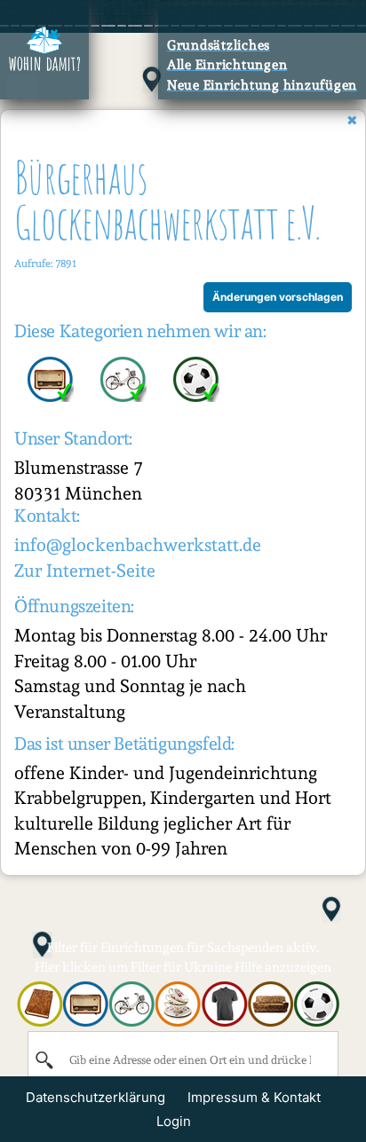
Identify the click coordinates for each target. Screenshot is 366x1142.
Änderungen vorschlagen (277, 296)
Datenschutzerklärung (95, 1097)
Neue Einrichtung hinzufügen (262, 85)
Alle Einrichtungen (227, 65)
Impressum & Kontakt (254, 1097)
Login (173, 1121)
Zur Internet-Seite (84, 570)
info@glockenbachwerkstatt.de (137, 544)
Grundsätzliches (218, 45)
